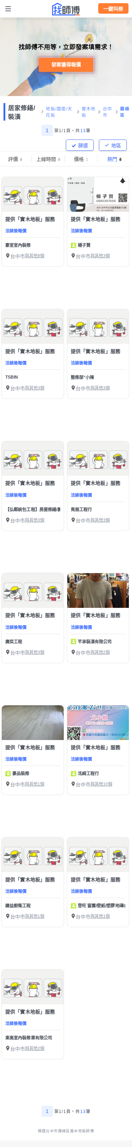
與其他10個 (101, 784)
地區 (116, 145)
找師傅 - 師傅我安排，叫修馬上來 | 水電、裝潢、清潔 (66, 9)
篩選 (83, 145)
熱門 (112, 159)
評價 (13, 159)
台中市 (107, 112)
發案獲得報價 (66, 64)
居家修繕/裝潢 (21, 112)
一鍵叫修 (113, 9)
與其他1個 (34, 784)
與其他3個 (100, 255)
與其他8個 (34, 255)
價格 (79, 159)
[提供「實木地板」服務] (33, 194)
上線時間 (46, 159)
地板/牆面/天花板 (59, 112)
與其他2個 (100, 652)
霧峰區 (125, 112)
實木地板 (89, 112)
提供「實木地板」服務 (30, 219)
